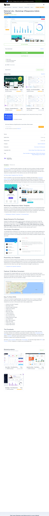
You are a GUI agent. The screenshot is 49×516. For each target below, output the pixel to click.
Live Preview (25, 44)
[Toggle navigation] (43, 5)
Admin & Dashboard (7, 7)
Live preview (19, 86)
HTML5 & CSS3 (39, 153)
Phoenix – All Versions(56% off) (34, 89)
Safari (44, 150)
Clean (24, 153)
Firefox (35, 150)
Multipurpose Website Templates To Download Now (17, 214)
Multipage (37, 154)
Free (42, 339)
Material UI (21, 7)
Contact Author (40, 69)
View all (42, 350)
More (32, 7)
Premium (6, 341)
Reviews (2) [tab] (12, 164)
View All (43, 74)
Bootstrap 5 (15, 7)
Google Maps (32, 153)
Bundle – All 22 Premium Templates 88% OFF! (16, 89)
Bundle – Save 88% (40, 7)
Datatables (28, 153)
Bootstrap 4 (7, 168)
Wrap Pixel (9, 159)
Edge (33, 150)
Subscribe (41, 126)
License (41, 48)
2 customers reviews (12, 14)
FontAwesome (42, 147)
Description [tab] (6, 164)
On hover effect (42, 154)
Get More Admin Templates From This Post (13, 175)
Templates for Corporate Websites (13, 266)
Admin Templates (12, 339)
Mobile (38, 150)
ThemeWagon (25, 339)
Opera (41, 150)
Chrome (30, 150)
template (10, 336)
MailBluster (19, 128)
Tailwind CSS (26, 7)
